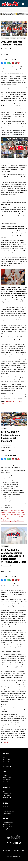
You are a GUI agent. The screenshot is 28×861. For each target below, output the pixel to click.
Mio (18, 521)
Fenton (23, 510)
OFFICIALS (6, 819)
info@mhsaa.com (21, 850)
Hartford (11, 514)
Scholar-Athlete (7, 759)
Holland (22, 521)
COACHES (6, 787)
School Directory (7, 777)
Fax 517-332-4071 (14, 850)
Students (13, 38)
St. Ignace (3, 519)
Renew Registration (8, 822)
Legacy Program (7, 829)
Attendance (7, 742)
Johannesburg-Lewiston (13, 519)
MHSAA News (13, 9)
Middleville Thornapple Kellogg (9, 521)
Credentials (6, 807)
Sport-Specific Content (9, 826)
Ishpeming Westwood (10, 401)
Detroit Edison (5, 514)
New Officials (6, 824)
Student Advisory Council (10, 510)
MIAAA (5, 775)
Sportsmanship (21, 38)
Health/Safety (6, 795)
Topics (7, 9)
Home (3, 9)
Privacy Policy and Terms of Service (18, 854)
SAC (4, 757)
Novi (19, 510)
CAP (4, 791)
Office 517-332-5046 (7, 850)
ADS (4, 772)
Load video (16, 421)
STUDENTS (6, 754)
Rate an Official (7, 797)
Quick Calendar (7, 779)
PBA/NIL (5, 764)
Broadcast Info (7, 809)
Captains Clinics (7, 762)
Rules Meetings (7, 793)
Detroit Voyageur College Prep (9, 516)
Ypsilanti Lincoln (11, 512)
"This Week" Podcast (8, 811)
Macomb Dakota (20, 512)
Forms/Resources (8, 781)
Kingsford (3, 512)
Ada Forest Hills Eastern (20, 514)
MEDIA (5, 803)
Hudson (22, 519)
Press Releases (7, 813)
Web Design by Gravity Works (15, 856)
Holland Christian (22, 516)
